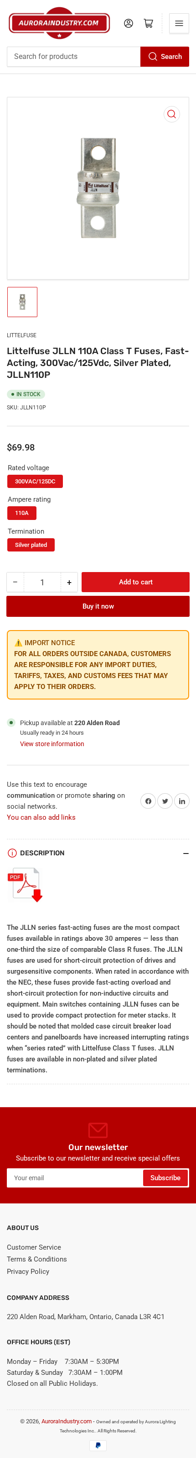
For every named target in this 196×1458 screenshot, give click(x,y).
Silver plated (31, 544)
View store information (52, 744)
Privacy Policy (28, 1271)
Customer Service (34, 1247)
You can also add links (41, 817)
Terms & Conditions (37, 1259)
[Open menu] (179, 23)
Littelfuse (21, 335)
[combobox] (98, 57)
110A (22, 512)
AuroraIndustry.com (66, 1421)
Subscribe (165, 1178)
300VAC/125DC (35, 481)
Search (171, 57)
